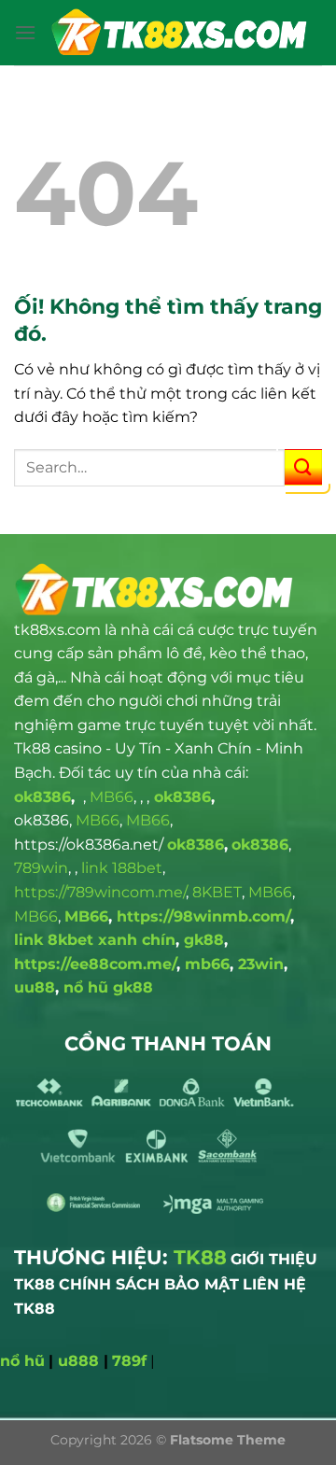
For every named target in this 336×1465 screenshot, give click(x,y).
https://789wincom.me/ (100, 892)
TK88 (200, 1257)
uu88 (34, 987)
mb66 (207, 964)
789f (129, 1361)
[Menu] (25, 32)
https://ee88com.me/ (95, 964)
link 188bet (121, 868)
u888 (78, 1361)
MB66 (111, 797)
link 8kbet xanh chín (94, 940)
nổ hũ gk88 (108, 987)
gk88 (204, 940)
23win (261, 964)
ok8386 (42, 797)
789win (41, 868)
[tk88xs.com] (179, 33)
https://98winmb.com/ (203, 916)
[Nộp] (303, 467)
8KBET (217, 892)
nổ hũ (22, 1361)
